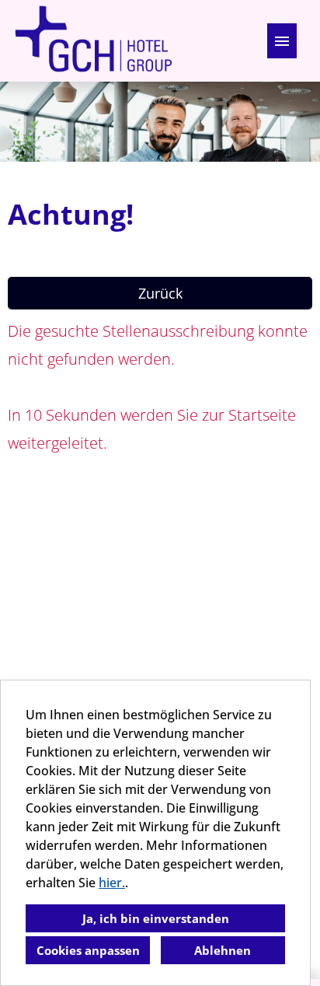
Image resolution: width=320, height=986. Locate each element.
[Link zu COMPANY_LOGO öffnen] (93, 41)
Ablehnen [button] (222, 950)
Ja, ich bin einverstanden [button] (155, 918)
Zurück (160, 293)
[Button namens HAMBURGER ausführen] (282, 40)
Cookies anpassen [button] (88, 950)
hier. (112, 882)
